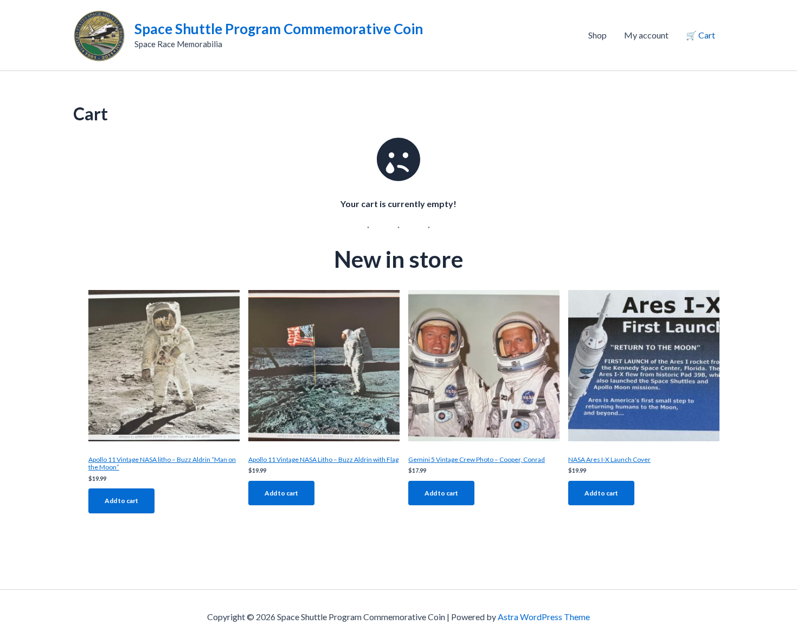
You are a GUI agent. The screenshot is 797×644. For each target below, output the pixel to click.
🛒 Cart (700, 35)
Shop (597, 35)
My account (646, 35)
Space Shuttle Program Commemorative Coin (278, 28)
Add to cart (121, 501)
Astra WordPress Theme (544, 616)
